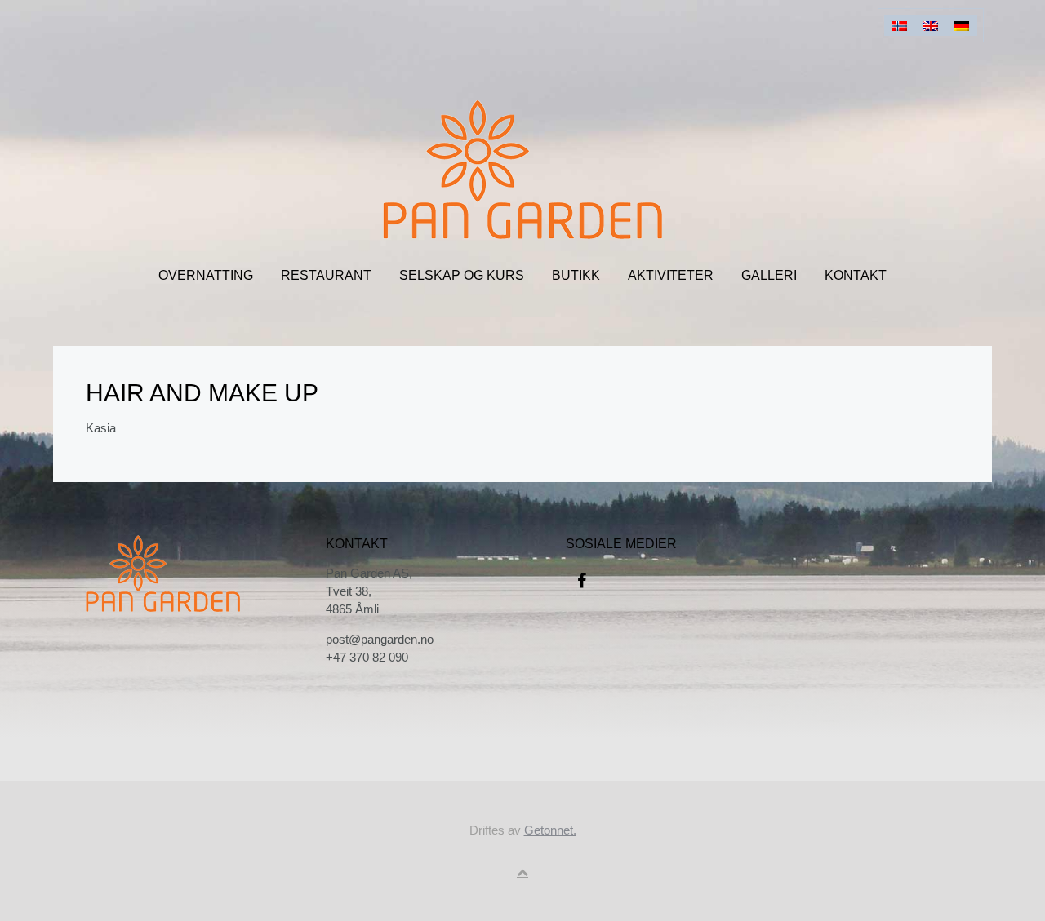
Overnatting (205, 275)
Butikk (576, 275)
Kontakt (856, 275)
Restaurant (326, 275)
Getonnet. (550, 830)
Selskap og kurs (461, 275)
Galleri (769, 275)
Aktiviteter (671, 275)
